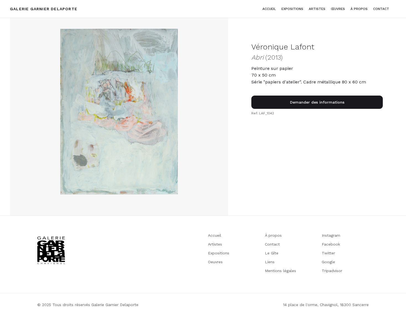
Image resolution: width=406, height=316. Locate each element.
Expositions (292, 9)
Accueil (269, 9)
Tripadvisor (332, 270)
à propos (359, 9)
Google (328, 262)
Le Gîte (271, 253)
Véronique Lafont (282, 47)
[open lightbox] (119, 112)
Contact (381, 9)
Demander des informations (317, 102)
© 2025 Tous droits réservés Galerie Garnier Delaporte (87, 304)
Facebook (331, 244)
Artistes (215, 244)
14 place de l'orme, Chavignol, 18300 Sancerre (326, 304)
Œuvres (338, 9)
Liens (270, 262)
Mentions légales (280, 270)
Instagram (331, 235)
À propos (273, 235)
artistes (317, 9)
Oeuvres (215, 262)
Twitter (328, 253)
